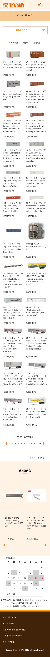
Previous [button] (4, 545)
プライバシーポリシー (12, 635)
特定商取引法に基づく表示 (14, 629)
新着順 (37, 42)
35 (40, 443)
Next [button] (46, 545)
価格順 (25, 42)
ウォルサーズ (43, 458)
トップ (32, 458)
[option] (14, 508)
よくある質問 (8, 623)
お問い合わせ (8, 641)
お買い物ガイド (9, 617)
